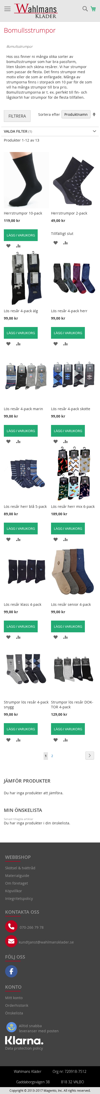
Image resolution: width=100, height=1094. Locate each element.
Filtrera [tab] (17, 116)
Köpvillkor (13, 890)
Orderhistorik (16, 1005)
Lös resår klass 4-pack (22, 604)
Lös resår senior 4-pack (71, 604)
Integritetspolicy (19, 898)
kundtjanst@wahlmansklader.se (46, 942)
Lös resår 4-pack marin (23, 408)
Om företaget (16, 883)
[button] (8, 245)
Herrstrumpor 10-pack (23, 213)
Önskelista (14, 1013)
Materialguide (17, 875)
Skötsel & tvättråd (20, 867)
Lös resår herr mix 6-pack (73, 506)
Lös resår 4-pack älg (21, 310)
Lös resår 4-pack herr (69, 310)
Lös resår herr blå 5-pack (25, 506)
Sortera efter (49, 114)
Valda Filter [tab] (15, 131)
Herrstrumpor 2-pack (69, 213)
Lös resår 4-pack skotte (70, 408)
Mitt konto (14, 997)
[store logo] (36, 11)
